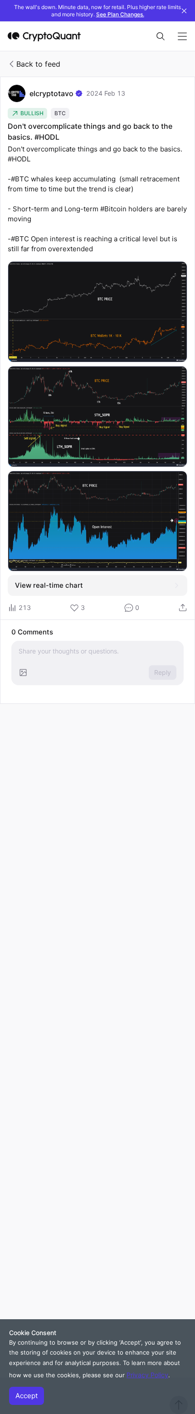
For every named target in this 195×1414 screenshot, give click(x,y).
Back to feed (38, 63)
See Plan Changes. (120, 14)
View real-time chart (49, 585)
